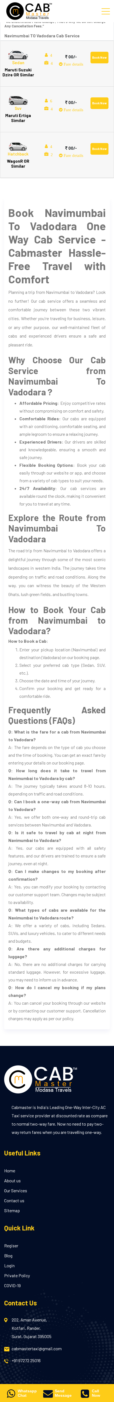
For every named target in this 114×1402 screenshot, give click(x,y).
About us (12, 1180)
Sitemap (12, 1210)
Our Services (15, 1190)
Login (9, 1265)
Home (9, 1170)
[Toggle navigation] (106, 11)
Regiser (11, 1245)
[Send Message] (48, 1395)
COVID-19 (12, 1285)
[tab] (57, 64)
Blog (8, 1255)
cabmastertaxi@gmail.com (37, 1348)
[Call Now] (85, 1395)
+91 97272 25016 (26, 1360)
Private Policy (17, 1275)
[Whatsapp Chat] (11, 1395)
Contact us (14, 1200)
